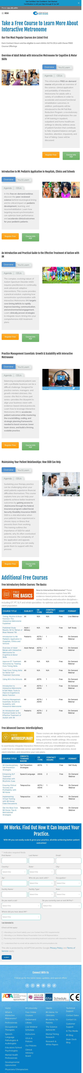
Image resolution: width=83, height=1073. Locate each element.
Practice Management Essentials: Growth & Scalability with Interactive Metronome (12, 703)
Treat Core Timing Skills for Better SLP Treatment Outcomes (12, 672)
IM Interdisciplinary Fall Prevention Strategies (10, 767)
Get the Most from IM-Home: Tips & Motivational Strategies (10, 811)
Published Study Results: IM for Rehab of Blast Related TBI (12, 630)
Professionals (11, 1023)
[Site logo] (40, 13)
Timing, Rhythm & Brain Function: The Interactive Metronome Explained (12, 619)
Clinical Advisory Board (29, 1053)
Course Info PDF (71, 156)
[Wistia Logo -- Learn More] (74, 388)
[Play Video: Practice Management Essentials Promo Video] (61, 377)
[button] (21, 611)
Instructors (30, 1034)
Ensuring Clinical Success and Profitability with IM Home (9, 788)
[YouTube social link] (38, 985)
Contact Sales (72, 1015)
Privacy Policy (56, 948)
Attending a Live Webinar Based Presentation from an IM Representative (31, 935)
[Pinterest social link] (43, 985)
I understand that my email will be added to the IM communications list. (30, 943)
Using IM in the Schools (12, 679)
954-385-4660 (12, 8)
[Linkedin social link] (49, 985)
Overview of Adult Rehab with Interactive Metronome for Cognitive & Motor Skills (12, 652)
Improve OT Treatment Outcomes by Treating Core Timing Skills (12, 663)
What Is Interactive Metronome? (11, 1015)
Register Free (50, 155)
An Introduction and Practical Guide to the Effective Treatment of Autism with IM (12, 714)
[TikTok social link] (54, 985)
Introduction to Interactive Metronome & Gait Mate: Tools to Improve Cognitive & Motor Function (12, 690)
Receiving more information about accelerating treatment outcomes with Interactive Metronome (40, 938)
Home (8, 1008)
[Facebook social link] (27, 985)
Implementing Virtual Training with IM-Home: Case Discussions (10, 800)
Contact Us (71, 1019)
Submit (6, 957)
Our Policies (30, 1045)
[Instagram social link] (32, 985)
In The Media (72, 1031)
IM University (31, 1008)
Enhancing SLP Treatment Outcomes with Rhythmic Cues (9, 777)
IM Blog (69, 1035)
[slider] (58, 388)
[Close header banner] (78, 3)
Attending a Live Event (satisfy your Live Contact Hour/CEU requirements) (31, 932)
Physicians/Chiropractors (16, 1069)
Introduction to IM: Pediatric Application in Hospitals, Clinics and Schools (12, 640)
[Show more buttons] (78, 388)
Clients (49, 1008)
